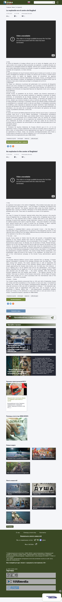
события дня (34, 138)
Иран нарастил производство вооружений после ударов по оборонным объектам (17, 347)
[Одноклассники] (13, 146)
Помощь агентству (29, 532)
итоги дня (20, 138)
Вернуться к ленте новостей (31, 536)
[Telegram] (11, 146)
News (13, 7)
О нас (18, 532)
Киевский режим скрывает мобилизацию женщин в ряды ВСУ (18, 371)
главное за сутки (11, 138)
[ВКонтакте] (8, 146)
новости (27, 138)
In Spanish (19, 7)
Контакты (43, 532)
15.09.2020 (12, 13)
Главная (8, 7)
